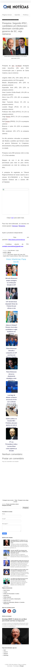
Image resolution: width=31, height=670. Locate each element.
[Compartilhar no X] (7, 252)
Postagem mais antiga (23, 500)
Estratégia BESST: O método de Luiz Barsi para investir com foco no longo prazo (19, 541)
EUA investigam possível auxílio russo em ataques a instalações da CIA (19, 570)
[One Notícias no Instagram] (14, 611)
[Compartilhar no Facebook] (8, 252)
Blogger (22, 666)
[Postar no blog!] (5, 252)
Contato (5, 592)
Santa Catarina (25, 255)
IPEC (24, 254)
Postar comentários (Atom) (12, 504)
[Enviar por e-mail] (3, 252)
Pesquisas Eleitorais (13, 255)
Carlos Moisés (10, 254)
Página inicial (7, 15)
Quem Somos (6, 590)
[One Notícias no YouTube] (9, 611)
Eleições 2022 (17, 254)
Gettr (4, 650)
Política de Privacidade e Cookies (11, 593)
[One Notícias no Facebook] (4, 611)
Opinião (17, 15)
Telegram (5, 653)
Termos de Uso (7, 600)
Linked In (5, 652)
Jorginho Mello (6, 255)
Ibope (21, 254)
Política (25, 15)
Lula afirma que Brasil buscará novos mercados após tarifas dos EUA (19, 579)
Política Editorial (7, 597)
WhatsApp (5, 655)
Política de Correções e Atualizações (12, 598)
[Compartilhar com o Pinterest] (10, 252)
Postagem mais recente (8, 500)
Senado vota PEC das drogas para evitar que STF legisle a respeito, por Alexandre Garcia (19, 552)
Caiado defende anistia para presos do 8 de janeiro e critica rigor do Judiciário (20, 561)
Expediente (6, 595)
